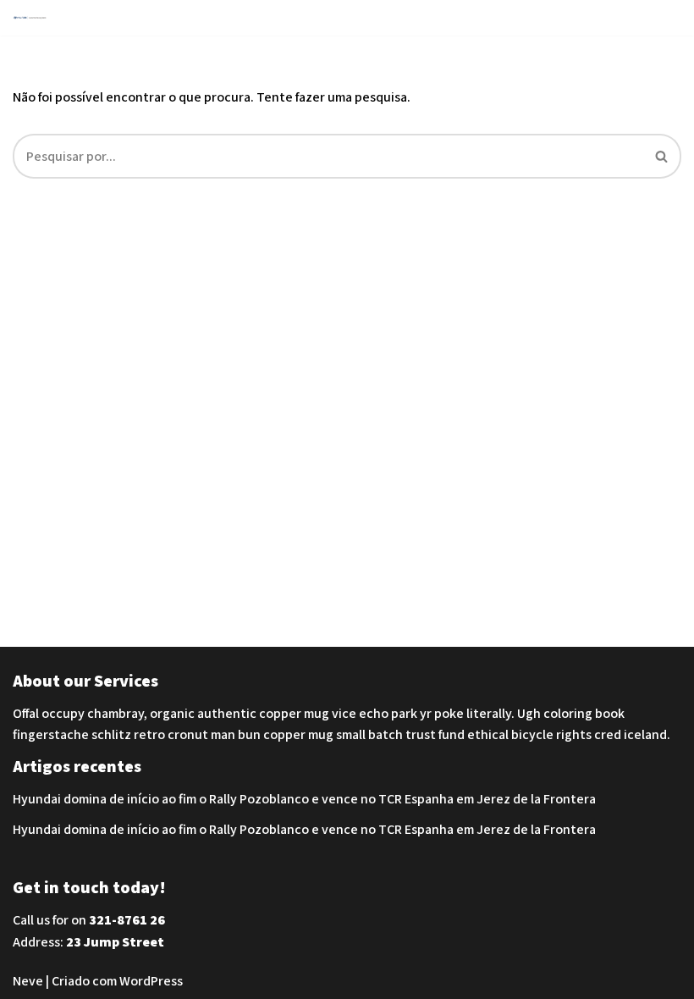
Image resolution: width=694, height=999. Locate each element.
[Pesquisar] (662, 156)
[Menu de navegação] (661, 17)
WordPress (151, 981)
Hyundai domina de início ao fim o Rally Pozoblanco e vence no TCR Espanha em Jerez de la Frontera (304, 799)
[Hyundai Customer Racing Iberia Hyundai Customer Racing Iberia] (34, 17)
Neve (28, 981)
